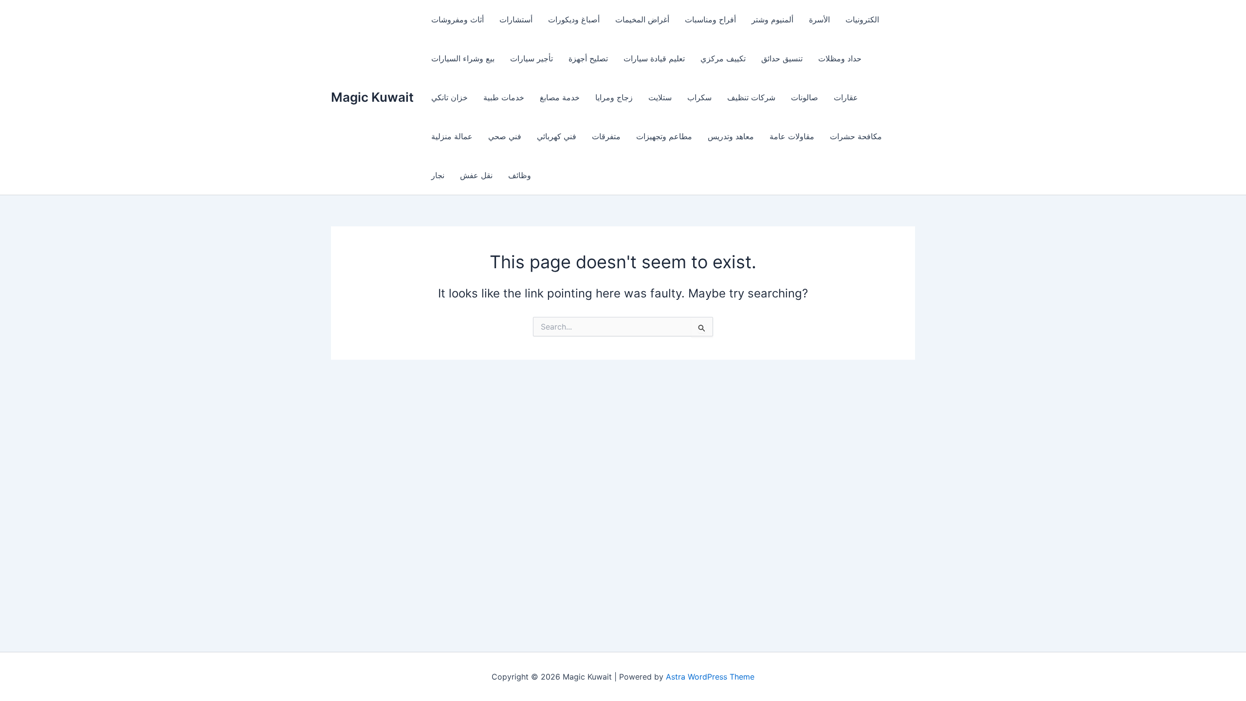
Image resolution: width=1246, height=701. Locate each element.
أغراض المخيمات (642, 19)
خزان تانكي (449, 97)
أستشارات (515, 19)
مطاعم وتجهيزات (664, 136)
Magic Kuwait (372, 97)
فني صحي (504, 136)
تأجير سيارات (531, 58)
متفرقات (606, 136)
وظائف (519, 175)
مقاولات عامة (792, 136)
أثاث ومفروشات (457, 19)
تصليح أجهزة (588, 58)
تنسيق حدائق (782, 58)
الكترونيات (862, 19)
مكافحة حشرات (856, 136)
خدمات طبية (503, 97)
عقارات (846, 97)
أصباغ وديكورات (574, 19)
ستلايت (660, 97)
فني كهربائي (556, 136)
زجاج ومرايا (614, 97)
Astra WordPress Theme (710, 677)
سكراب (699, 97)
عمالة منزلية (452, 136)
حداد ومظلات (839, 58)
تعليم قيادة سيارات (654, 58)
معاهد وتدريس (731, 136)
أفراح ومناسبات (710, 19)
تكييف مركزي (723, 58)
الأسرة (819, 19)
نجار (437, 175)
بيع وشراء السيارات (463, 58)
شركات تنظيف (751, 97)
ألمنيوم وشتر (772, 19)
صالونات (804, 97)
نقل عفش (476, 175)
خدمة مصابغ (560, 97)
